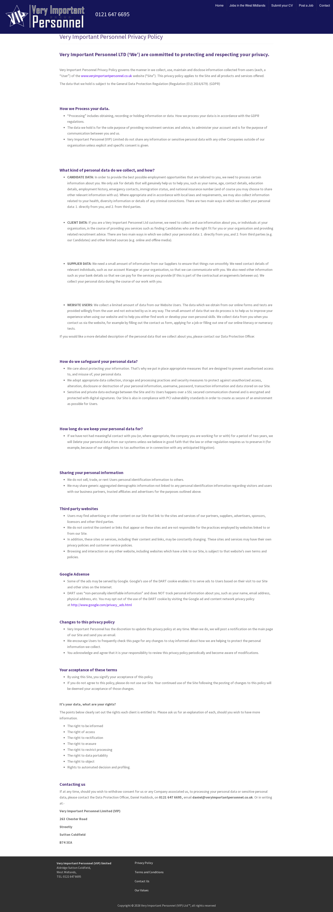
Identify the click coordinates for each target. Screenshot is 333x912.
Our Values (142, 890)
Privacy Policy (144, 863)
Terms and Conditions (149, 872)
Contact (324, 5)
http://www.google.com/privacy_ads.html (101, 605)
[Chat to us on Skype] (251, 872)
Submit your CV (282, 5)
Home (219, 5)
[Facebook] (232, 872)
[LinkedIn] (245, 872)
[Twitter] (238, 872)
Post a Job (306, 5)
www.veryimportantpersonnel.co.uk (106, 76)
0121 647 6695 (112, 14)
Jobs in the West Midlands (247, 5)
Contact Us (142, 881)
